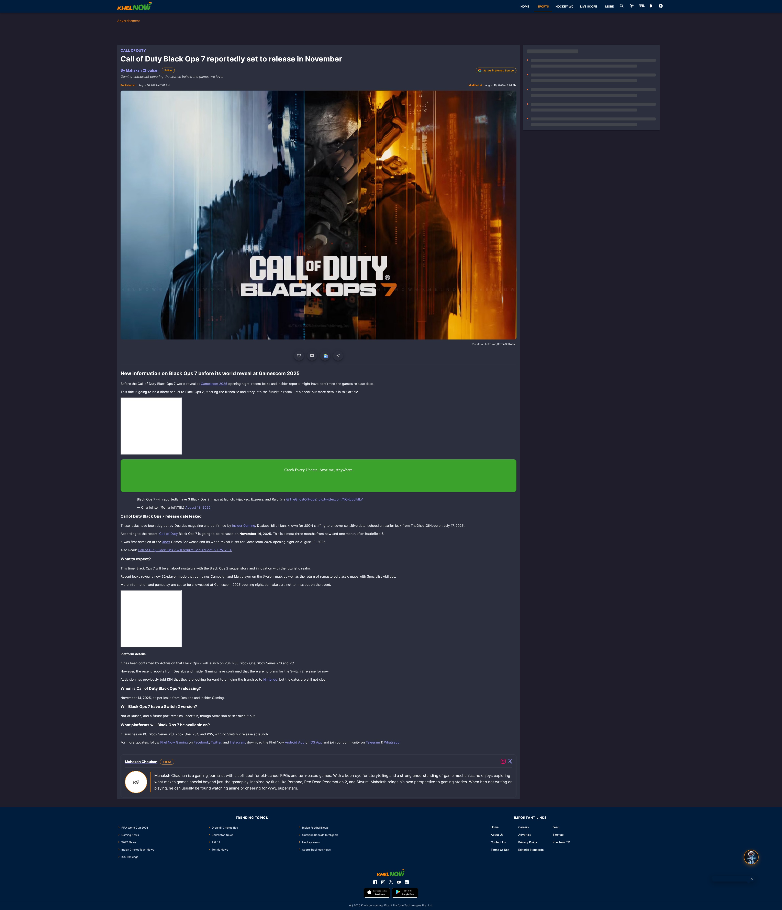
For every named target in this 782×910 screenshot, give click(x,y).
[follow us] (325, 356)
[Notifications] (651, 6)
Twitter (216, 742)
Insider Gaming (243, 525)
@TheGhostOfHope (301, 499)
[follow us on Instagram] (383, 882)
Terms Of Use (500, 849)
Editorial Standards (531, 849)
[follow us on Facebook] (375, 882)
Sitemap (558, 834)
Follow (168, 70)
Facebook (201, 742)
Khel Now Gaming (174, 742)
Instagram (237, 742)
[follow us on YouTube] (398, 882)
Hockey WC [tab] (565, 6)
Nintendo (270, 679)
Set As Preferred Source (498, 70)
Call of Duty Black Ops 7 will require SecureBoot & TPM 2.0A (185, 550)
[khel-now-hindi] (642, 6)
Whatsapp (392, 742)
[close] (751, 879)
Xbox (166, 542)
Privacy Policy (527, 842)
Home (495, 827)
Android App (294, 742)
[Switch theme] (631, 6)
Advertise (524, 834)
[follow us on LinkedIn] (406, 882)
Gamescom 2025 (214, 384)
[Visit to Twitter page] (510, 762)
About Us (497, 834)
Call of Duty (133, 50)
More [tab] (609, 6)
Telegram (373, 742)
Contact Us (498, 842)
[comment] (312, 356)
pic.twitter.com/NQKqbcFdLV (341, 499)
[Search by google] (622, 6)
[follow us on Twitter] (391, 882)
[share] (338, 356)
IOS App (316, 742)
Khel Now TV (561, 842)
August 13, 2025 (198, 507)
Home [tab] (525, 6)
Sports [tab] (543, 6)
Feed (556, 827)
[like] (299, 356)
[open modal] (751, 857)
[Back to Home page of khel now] (134, 6)
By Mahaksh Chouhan (139, 70)
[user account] (661, 6)
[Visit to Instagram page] (503, 762)
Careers (523, 827)
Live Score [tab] (588, 6)
